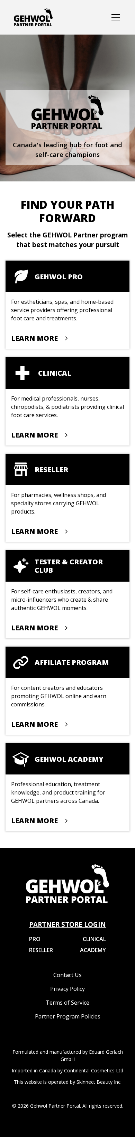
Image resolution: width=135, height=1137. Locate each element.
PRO (34, 939)
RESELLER (41, 950)
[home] (33, 17)
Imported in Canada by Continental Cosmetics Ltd (67, 1070)
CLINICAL (94, 939)
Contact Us (67, 975)
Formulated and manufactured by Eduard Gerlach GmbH (67, 1055)
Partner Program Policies (67, 1016)
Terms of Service (67, 1002)
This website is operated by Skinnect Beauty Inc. (68, 1082)
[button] (114, 17)
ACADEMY (93, 950)
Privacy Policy (67, 989)
